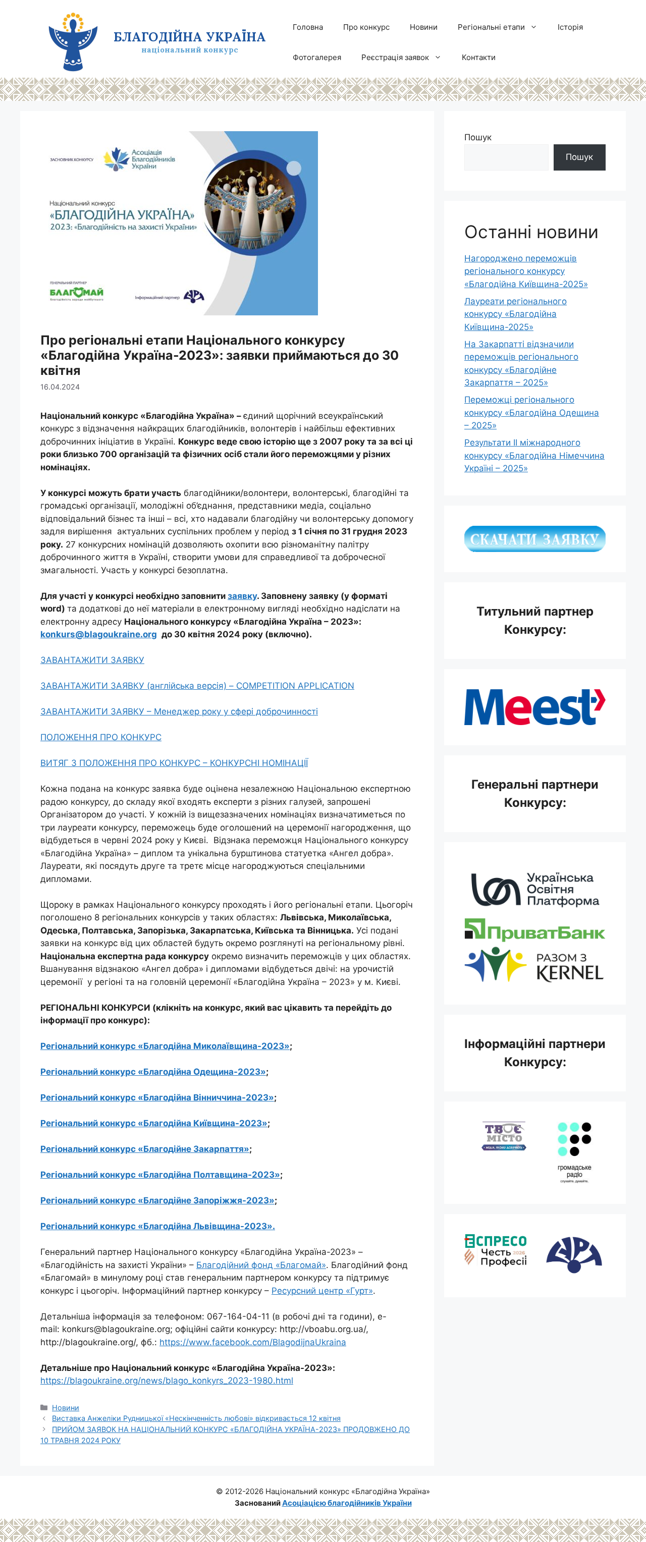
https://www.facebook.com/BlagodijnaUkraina (252, 1342)
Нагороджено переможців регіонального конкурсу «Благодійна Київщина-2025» (526, 271)
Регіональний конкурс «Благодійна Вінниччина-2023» (157, 1097)
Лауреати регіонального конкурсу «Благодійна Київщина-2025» (515, 314)
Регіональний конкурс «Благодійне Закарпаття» (144, 1149)
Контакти (479, 57)
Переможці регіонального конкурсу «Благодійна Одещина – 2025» (531, 412)
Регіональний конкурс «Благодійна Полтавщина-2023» (160, 1175)
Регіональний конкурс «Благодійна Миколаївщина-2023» (165, 1046)
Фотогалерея (317, 57)
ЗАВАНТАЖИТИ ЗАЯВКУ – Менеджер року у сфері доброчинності (179, 711)
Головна (308, 27)
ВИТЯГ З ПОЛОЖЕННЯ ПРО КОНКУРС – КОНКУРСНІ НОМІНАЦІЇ (174, 763)
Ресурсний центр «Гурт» (322, 1291)
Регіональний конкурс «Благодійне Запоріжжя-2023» (157, 1200)
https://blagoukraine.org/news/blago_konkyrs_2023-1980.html (166, 1380)
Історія (570, 27)
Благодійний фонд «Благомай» (261, 1265)
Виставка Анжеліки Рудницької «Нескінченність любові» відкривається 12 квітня (196, 1418)
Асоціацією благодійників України (347, 1503)
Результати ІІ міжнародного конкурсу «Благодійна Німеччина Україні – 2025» (534, 455)
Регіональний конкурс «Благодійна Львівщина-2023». (157, 1226)
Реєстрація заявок (395, 57)
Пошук (478, 137)
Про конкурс (366, 27)
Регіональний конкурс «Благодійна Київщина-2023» (153, 1123)
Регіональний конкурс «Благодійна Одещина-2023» (153, 1072)
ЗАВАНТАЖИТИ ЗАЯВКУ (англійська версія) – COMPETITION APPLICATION (197, 686)
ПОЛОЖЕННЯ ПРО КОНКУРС (101, 737)
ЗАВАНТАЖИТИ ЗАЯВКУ (92, 660)
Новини (424, 27)
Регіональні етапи (491, 27)
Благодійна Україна (190, 37)
